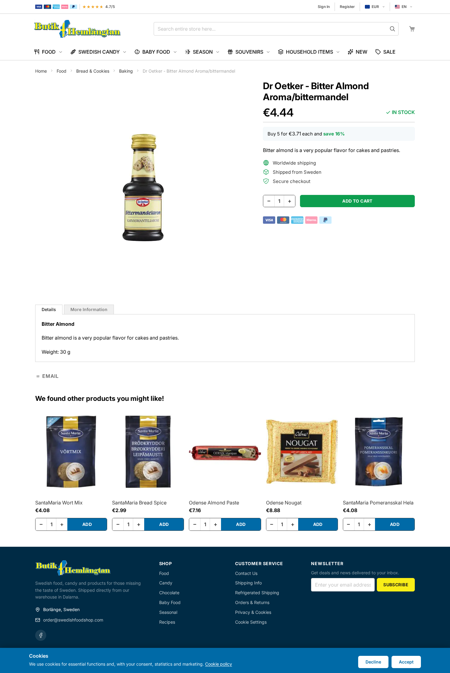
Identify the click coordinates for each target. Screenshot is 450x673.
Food (62, 71)
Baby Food (170, 602)
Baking (126, 71)
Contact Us (246, 573)
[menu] (225, 52)
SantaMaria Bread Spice (139, 503)
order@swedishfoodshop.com (73, 619)
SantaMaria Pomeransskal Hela (378, 503)
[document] (225, 660)
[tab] (48, 309)
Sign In (324, 6)
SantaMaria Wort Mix (59, 503)
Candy (165, 582)
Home (41, 71)
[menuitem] (48, 52)
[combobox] (276, 29)
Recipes (167, 622)
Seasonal (168, 612)
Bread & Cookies (93, 71)
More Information (88, 309)
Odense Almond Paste (214, 503)
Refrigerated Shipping (257, 592)
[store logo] (77, 29)
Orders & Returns (252, 602)
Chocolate (169, 592)
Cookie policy (218, 664)
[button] (374, 6)
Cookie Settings (251, 622)
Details (49, 309)
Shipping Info (248, 582)
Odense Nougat (284, 503)
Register (347, 6)
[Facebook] (40, 635)
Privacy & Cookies (253, 612)
